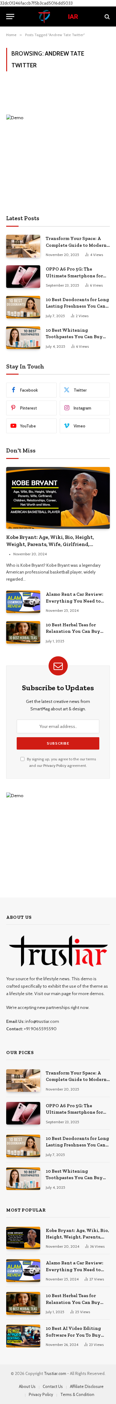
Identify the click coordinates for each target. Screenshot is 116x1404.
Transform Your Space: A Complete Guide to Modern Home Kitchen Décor (76, 245)
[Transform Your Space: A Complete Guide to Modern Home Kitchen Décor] (23, 246)
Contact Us (53, 1386)
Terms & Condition (77, 1394)
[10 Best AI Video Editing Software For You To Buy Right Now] (23, 1336)
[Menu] (10, 16)
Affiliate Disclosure (87, 1386)
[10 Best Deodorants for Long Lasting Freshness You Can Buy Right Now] (23, 307)
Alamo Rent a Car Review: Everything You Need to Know (74, 600)
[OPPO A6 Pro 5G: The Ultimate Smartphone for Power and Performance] (23, 276)
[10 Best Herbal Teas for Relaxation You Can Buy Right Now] (23, 632)
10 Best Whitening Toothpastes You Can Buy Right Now (74, 336)
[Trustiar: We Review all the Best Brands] (58, 16)
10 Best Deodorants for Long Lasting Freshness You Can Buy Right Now (77, 306)
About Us (27, 1386)
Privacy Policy (54, 765)
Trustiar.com (55, 1373)
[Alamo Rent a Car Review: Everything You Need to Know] (23, 602)
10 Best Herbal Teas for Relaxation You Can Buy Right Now (73, 631)
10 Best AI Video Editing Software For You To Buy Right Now (73, 1335)
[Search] (106, 16)
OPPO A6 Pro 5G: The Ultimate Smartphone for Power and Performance (74, 275)
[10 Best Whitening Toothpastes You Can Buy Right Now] (23, 337)
